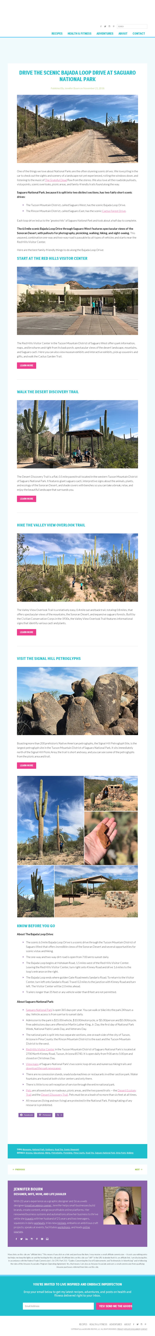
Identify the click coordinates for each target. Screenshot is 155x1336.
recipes (61, 1223)
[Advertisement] (77, 50)
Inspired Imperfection (31, 11)
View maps (32, 1064)
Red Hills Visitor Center (40, 1049)
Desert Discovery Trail (54, 1094)
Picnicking (67, 1152)
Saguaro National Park (39, 1010)
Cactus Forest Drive (114, 211)
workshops (64, 1227)
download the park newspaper (43, 1068)
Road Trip (59, 1149)
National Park (38, 1149)
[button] (50, 820)
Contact (144, 1329)
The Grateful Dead (56, 180)
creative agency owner (38, 1205)
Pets (28, 1090)
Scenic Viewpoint (71, 1149)
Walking (130, 1152)
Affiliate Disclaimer (132, 1329)
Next (137, 1169)
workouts (39, 1223)
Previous (20, 1169)
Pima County (79, 1152)
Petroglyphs (56, 1152)
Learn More (26, 365)
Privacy (120, 1329)
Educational (38, 1152)
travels (29, 1218)
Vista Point (121, 1152)
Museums (27, 1149)
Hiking (47, 1152)
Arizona (29, 1152)
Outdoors (49, 1149)
